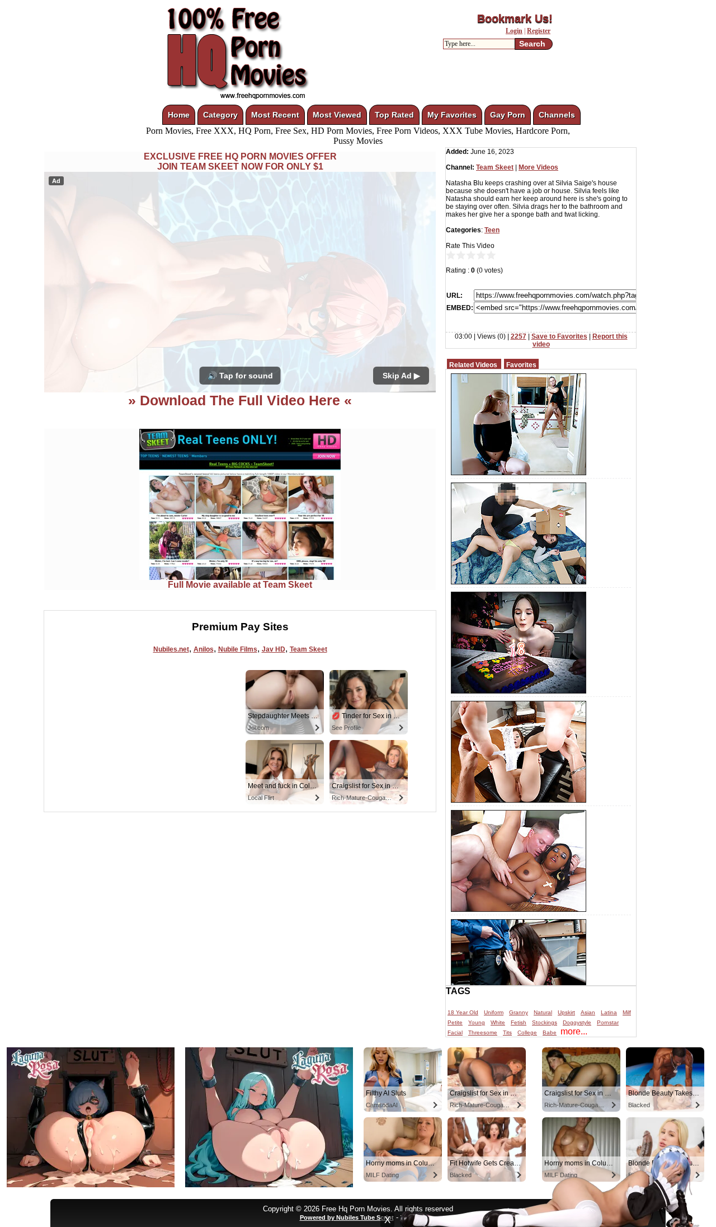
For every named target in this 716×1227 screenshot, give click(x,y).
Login (514, 31)
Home (179, 114)
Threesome (482, 1032)
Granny (518, 1012)
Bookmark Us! (515, 18)
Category (220, 114)
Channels (557, 114)
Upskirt (566, 1012)
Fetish (518, 1022)
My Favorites (452, 114)
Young (476, 1022)
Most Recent (275, 114)
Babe (550, 1032)
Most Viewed (337, 114)
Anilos (204, 649)
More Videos (538, 167)
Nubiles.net (171, 649)
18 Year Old (462, 1012)
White (498, 1022)
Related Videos (473, 365)
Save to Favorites (559, 336)
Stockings (544, 1022)
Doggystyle (577, 1022)
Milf (627, 1012)
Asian (588, 1012)
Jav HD (273, 649)
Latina (609, 1012)
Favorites (521, 365)
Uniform (493, 1012)
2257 (518, 336)
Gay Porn (507, 114)
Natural (543, 1012)
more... (573, 1031)
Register (538, 31)
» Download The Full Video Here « (240, 400)
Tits (507, 1032)
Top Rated (394, 114)
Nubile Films (237, 649)
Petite (455, 1022)
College (527, 1032)
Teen (492, 230)
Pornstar (608, 1022)
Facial (455, 1032)
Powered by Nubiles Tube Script (347, 1217)
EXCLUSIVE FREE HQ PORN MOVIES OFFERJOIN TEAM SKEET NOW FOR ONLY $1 (240, 161)
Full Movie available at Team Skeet (240, 584)
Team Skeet (308, 649)
